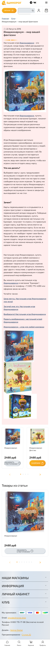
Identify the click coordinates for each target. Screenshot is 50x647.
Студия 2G (26, 634)
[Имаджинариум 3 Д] (20, 406)
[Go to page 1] (20, 474)
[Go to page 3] (25, 474)
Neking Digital (16, 630)
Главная (5, 18)
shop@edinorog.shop (17, 617)
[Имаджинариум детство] (18, 377)
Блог (13, 18)
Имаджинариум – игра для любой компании (24, 327)
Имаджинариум (27, 43)
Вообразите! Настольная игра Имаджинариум (25, 314)
